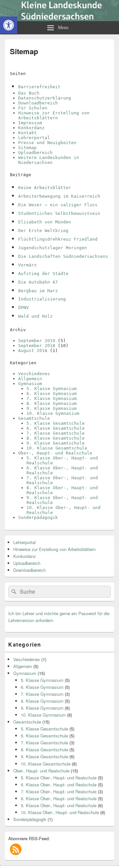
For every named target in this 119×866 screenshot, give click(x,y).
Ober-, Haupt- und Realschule (55, 453)
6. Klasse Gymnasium (51, 393)
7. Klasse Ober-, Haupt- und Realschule (59, 791)
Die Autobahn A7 (38, 282)
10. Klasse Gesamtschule (56, 448)
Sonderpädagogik (38, 517)
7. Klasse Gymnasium (51, 398)
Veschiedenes (34, 373)
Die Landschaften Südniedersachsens (63, 256)
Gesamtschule (34, 418)
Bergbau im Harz (38, 290)
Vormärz (27, 264)
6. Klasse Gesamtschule (55, 428)
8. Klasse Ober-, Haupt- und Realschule (59, 798)
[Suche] (13, 592)
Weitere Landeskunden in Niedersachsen (48, 160)
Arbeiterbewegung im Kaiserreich (59, 196)
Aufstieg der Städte (43, 273)
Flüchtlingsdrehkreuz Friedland (58, 239)
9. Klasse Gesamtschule (55, 443)
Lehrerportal (34, 137)
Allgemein (30, 378)
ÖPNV (23, 307)
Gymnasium (30, 383)
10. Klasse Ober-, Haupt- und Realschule (60, 812)
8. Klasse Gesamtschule (55, 438)
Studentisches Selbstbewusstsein (59, 213)
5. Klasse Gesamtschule (55, 423)
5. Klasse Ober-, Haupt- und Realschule (59, 777)
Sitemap (27, 147)
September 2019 (36, 340)
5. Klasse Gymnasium (51, 388)
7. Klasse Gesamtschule (55, 433)
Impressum (30, 122)
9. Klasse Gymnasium (51, 408)
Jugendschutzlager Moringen (52, 247)
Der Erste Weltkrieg (43, 230)
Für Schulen (32, 107)
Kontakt (27, 132)
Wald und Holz (35, 316)
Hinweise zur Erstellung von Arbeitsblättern (54, 115)
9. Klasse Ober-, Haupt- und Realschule (59, 805)
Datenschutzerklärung (44, 98)
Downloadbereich (38, 102)
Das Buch (28, 93)
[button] (15, 849)
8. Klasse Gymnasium (51, 403)
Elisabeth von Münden (44, 221)
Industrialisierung (42, 298)
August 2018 (32, 350)
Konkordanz (31, 127)
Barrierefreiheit (39, 86)
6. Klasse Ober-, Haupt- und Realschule (59, 784)
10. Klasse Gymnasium (52, 413)
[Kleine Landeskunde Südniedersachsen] (59, 19)
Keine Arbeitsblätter (44, 187)
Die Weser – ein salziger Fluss (58, 204)
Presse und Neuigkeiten (47, 142)
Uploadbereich (35, 152)
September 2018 (36, 345)
